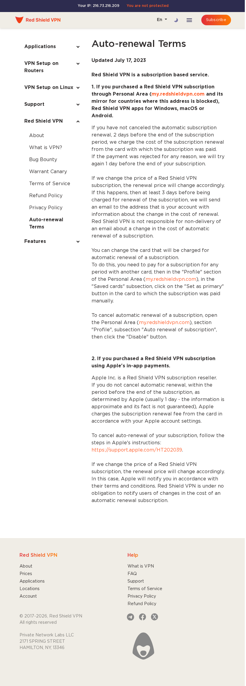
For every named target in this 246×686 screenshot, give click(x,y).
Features (35, 241)
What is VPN (141, 566)
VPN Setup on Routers (41, 67)
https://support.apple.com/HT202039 (137, 450)
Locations (30, 589)
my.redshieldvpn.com (171, 279)
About (36, 135)
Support (34, 104)
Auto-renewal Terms (46, 223)
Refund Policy (45, 196)
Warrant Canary (48, 172)
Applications (40, 46)
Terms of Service (49, 184)
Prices (26, 574)
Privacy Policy (45, 208)
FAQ (132, 574)
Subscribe (216, 20)
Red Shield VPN (43, 121)
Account (28, 596)
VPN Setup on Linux (48, 87)
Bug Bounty (43, 160)
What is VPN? (45, 147)
